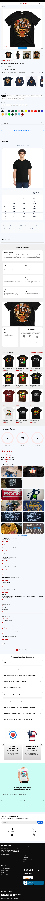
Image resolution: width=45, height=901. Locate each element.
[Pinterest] (33, 870)
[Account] (39, 3)
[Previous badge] (3, 744)
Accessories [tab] (31, 72)
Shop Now (22, 800)
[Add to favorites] (14, 356)
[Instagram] (27, 870)
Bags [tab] (40, 72)
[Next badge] (41, 744)
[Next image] (42, 55)
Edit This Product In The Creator (23, 130)
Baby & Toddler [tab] (13, 72)
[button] (14, 60)
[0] (42, 3)
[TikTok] (36, 870)
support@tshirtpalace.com (11, 831)
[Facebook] (24, 870)
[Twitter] (30, 870)
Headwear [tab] (22, 72)
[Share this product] (16, 60)
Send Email (40, 822)
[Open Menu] (2, 3)
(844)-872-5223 (33, 831)
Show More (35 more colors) (21, 116)
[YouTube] (38, 870)
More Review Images (22, 535)
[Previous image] (2, 55)
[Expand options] (42, 123)
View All (41, 69)
